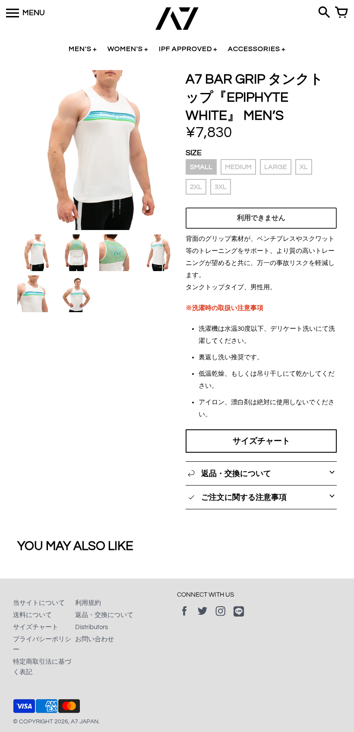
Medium (238, 166)
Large (275, 166)
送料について (32, 615)
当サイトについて (39, 603)
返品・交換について (104, 615)
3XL (221, 186)
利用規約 (88, 603)
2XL (196, 186)
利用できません (261, 217)
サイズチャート (261, 441)
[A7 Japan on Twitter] (202, 617)
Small (201, 166)
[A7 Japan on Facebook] (184, 617)
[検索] (324, 12)
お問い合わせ (94, 639)
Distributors (91, 627)
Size (194, 153)
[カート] (341, 12)
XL (304, 166)
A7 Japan (84, 722)
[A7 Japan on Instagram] (220, 617)
